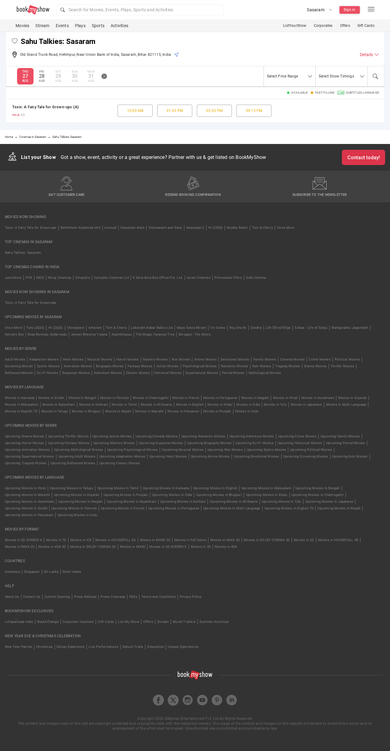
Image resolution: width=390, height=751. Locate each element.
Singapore (32, 572)
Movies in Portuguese (220, 398)
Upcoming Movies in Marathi (27, 495)
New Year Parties (18, 647)
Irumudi (110, 228)
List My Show (128, 622)
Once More (285, 228)
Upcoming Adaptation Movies (122, 456)
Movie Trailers (184, 622)
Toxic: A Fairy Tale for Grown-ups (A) (45, 107)
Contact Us (32, 597)
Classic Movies (138, 373)
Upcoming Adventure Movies (251, 436)
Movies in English (190, 405)
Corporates (323, 25)
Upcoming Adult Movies (76, 456)
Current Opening (57, 597)
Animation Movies (78, 366)
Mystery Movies (155, 359)
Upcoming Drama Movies (24, 436)
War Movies (181, 359)
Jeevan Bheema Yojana (89, 334)
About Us (12, 597)
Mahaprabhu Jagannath (350, 328)
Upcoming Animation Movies (27, 450)
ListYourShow (294, 25)
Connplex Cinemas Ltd (111, 278)
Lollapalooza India (19, 622)
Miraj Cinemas (59, 278)
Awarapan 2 (195, 228)
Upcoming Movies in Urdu (77, 515)
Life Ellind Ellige (278, 328)
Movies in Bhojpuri (86, 411)
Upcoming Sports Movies (266, 450)
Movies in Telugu (54, 411)
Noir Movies (261, 366)
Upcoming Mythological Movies (78, 450)
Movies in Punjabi (217, 411)
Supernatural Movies (202, 373)
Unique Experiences (183, 647)
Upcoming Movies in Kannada (166, 488)
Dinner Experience (71, 647)
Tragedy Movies (287, 366)
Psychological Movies (200, 366)
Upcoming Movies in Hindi (25, 488)
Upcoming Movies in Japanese (329, 502)
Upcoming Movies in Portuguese (173, 508)
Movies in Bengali (82, 398)
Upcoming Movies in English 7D (289, 508)
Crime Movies (319, 359)
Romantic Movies (234, 366)
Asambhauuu (122, 334)
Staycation (155, 647)
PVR (29, 278)
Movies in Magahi (255, 398)
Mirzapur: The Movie (195, 334)
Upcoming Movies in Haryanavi (29, 515)
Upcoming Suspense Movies (161, 443)
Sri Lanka (51, 572)
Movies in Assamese (317, 398)
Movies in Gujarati (352, 398)
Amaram (95, 328)
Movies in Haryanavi (183, 411)
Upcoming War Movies (225, 450)
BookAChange (48, 622)
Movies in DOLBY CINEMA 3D (267, 540)
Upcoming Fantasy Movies (68, 443)
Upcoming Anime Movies (210, 456)
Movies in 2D (304, 540)
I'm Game (217, 328)
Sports (98, 25)
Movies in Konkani (93, 405)
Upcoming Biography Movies (209, 443)
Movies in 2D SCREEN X (23, 540)
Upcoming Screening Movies (305, 456)
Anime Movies (205, 359)
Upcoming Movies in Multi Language (232, 508)
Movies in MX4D (133, 547)
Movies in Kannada (19, 398)
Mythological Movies (265, 373)
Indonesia (12, 572)
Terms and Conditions (158, 597)
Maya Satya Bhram (191, 328)
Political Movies (347, 359)
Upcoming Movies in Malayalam (266, 488)
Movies (22, 25)
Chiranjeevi (75, 328)
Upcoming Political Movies (311, 450)
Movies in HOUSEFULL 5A (115, 540)
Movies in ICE (81, 540)
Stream (42, 25)
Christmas (44, 647)
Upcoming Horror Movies (24, 443)
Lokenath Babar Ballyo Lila (152, 328)
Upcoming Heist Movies (168, 456)
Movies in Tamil (124, 405)
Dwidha (256, 328)
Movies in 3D (201, 547)
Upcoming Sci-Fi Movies (254, 443)
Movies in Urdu (247, 411)
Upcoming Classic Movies (119, 463)
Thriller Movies (342, 366)
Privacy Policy (191, 597)
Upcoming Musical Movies (183, 450)
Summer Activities (214, 622)
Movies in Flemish (114, 398)
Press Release (85, 597)
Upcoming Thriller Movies (68, 436)
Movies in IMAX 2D (19, 547)
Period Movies (233, 373)
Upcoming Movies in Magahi (80, 502)
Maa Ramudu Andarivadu (47, 334)
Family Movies (264, 359)
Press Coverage (113, 597)
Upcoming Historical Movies (300, 443)
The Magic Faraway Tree (155, 334)
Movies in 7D (56, 540)
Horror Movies (127, 359)
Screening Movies (19, 366)
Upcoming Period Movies (345, 443)
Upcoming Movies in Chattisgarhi (318, 495)
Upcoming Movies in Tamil (118, 488)
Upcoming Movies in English (215, 488)
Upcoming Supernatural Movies (29, 456)
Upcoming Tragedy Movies (26, 463)
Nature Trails (133, 647)
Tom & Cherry (262, 228)
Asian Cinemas (199, 278)
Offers (345, 25)
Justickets (13, 278)
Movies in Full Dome (190, 540)
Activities (119, 25)
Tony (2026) (35, 328)
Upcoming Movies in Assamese (29, 502)
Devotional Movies (235, 359)
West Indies (71, 572)
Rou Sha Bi (237, 328)
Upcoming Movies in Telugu (71, 488)
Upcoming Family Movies (340, 436)
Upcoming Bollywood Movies (73, 463)
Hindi (16, 115)
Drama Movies (315, 366)
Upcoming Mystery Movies (114, 443)
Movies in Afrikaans (156, 405)
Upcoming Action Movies (112, 436)
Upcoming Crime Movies (297, 436)
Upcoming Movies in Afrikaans (234, 502)
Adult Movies (15, 359)
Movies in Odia (248, 405)
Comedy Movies (292, 359)
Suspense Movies (76, 373)
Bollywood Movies (19, 373)
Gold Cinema (256, 278)
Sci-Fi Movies (47, 373)
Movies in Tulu (275, 405)
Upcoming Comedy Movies (156, 436)
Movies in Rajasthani (58, 405)
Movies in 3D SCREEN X (167, 547)
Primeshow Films (228, 278)
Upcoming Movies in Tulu (281, 502)
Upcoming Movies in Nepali (338, 508)
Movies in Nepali (118, 411)
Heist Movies (73, 359)
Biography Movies (110, 366)
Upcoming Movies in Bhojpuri (219, 495)
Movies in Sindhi (51, 398)
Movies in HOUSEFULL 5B (338, 540)
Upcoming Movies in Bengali (318, 488)
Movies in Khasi (219, 405)
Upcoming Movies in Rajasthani (131, 502)
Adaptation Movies (43, 359)
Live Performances (103, 647)
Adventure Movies (108, 373)
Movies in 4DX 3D (52, 547)
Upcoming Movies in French (122, 508)
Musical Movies (99, 359)
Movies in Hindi (285, 398)
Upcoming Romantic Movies (203, 436)
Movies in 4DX (226, 547)
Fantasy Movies (140, 366)
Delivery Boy (14, 334)
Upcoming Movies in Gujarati (76, 495)
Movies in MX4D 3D (155, 540)
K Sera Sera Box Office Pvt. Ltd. (158, 278)
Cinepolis (82, 278)
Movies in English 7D (21, 411)
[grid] (195, 110)
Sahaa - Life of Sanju (311, 328)
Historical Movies (168, 373)
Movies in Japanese (306, 405)
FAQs (133, 597)
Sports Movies (48, 366)
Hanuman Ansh (132, 228)
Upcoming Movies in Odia (172, 495)
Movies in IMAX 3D (225, 540)
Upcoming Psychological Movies (132, 450)
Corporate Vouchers (78, 622)
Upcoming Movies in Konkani (183, 502)
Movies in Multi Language (346, 405)
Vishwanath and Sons (165, 228)
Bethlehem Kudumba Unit (81, 228)
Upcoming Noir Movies (350, 456)
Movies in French (185, 398)
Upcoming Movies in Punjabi (126, 495)
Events (62, 25)
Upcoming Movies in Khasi (267, 495)
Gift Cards (365, 25)
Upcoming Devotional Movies (256, 456)
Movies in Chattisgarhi (150, 398)
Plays (80, 25)
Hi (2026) (215, 228)
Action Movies (167, 366)
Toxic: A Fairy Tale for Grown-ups (31, 228)
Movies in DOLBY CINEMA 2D (93, 547)
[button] (140, 9)
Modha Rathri (237, 228)
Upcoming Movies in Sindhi (26, 508)
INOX (40, 278)
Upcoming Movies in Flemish (74, 508)
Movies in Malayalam (21, 405)
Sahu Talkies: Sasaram (23, 253)
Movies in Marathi (149, 411)
